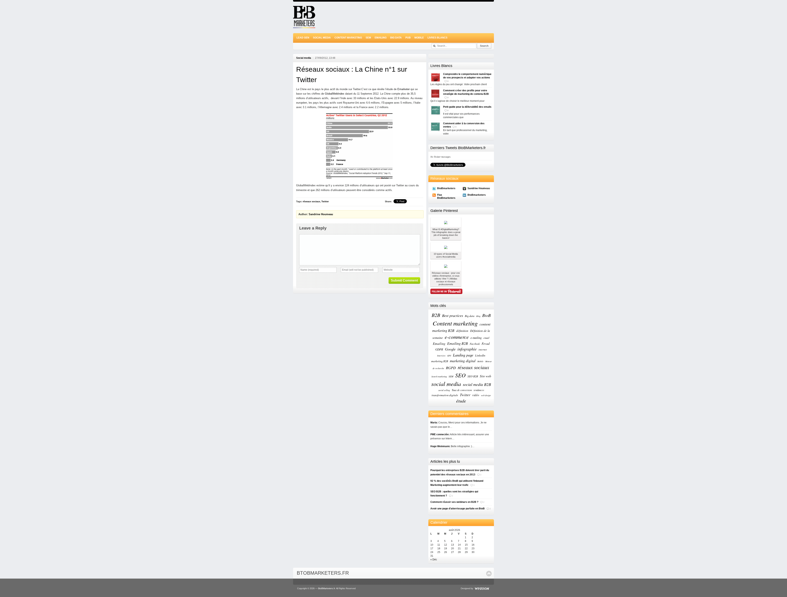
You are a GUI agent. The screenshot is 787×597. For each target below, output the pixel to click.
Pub (408, 37)
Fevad (486, 343)
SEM (368, 37)
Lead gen (303, 37)
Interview (441, 355)
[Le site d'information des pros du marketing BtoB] (304, 26)
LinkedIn (480, 355)
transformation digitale (445, 395)
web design (486, 395)
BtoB (486, 315)
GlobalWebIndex (334, 93)
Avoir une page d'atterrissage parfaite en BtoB (457, 508)
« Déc (433, 559)
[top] (489, 573)
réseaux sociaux (311, 201)
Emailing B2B (457, 343)
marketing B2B (439, 361)
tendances (479, 390)
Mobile (419, 37)
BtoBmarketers (446, 188)
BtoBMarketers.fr (323, 573)
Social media (322, 37)
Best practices (452, 315)
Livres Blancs (437, 37)
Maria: (434, 422)
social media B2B (477, 384)
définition (462, 331)
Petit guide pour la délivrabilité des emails (467, 106)
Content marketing (455, 323)
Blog (478, 316)
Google (450, 349)
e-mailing (476, 338)
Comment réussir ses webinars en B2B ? (454, 502)
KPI (449, 355)
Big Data (396, 37)
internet (483, 349)
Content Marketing (348, 37)
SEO (460, 375)
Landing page (463, 354)
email (486, 337)
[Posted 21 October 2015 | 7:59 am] (445, 247)
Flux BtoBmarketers (446, 196)
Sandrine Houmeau (321, 214)
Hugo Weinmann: (440, 446)
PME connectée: (439, 434)
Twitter (325, 201)
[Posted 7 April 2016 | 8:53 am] (445, 222)
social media (446, 384)
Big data (469, 316)
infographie (467, 349)
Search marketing (439, 376)
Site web (485, 376)
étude (461, 401)
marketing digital (462, 360)
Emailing (381, 37)
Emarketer (403, 89)
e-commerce (457, 337)
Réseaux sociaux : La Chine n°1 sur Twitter (351, 74)
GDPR (439, 349)
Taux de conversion (462, 390)
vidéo (475, 395)
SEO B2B (472, 376)
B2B (436, 315)
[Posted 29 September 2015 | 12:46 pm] (445, 266)
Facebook (475, 343)
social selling (444, 390)
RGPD (451, 367)
